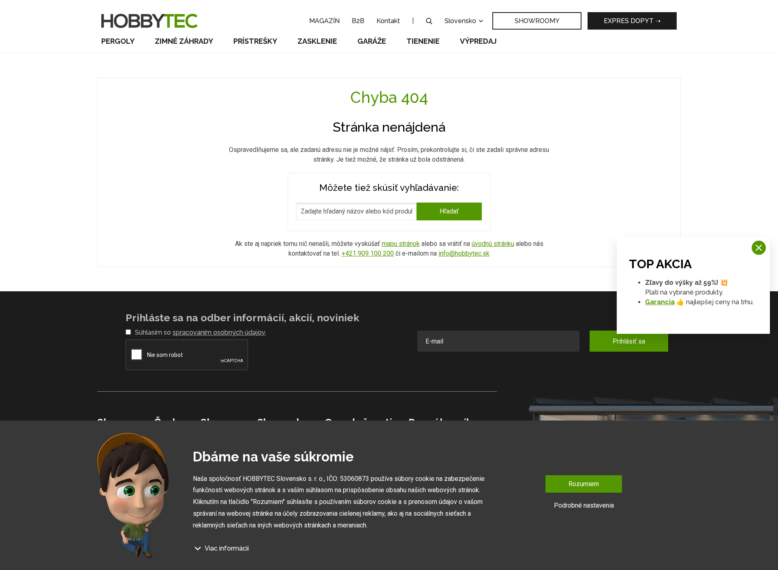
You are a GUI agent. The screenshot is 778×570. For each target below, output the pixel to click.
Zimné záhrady (184, 41)
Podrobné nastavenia (584, 505)
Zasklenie (317, 41)
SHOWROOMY (537, 21)
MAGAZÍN (324, 21)
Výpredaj (478, 41)
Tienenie (423, 41)
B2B (358, 21)
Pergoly (118, 41)
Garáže (371, 41)
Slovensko (461, 21)
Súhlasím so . (200, 332)
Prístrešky (255, 41)
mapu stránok (401, 244)
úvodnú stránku (493, 244)
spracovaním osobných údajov (219, 332)
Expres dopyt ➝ (632, 21)
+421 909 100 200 (368, 253)
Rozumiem (584, 484)
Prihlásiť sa (629, 341)
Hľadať (449, 211)
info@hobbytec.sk (463, 253)
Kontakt (388, 21)
